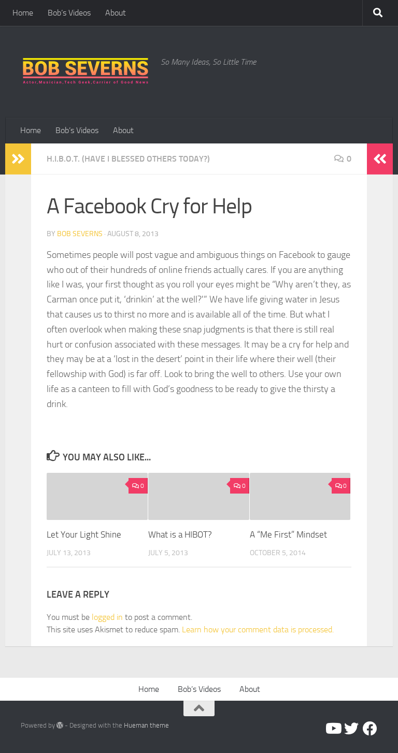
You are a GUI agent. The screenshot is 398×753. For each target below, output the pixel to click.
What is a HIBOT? (180, 534)
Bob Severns (80, 233)
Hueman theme (146, 725)
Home (22, 13)
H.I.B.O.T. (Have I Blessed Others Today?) (128, 159)
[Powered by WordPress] (59, 725)
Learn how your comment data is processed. (258, 629)
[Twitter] (351, 728)
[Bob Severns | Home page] (85, 72)
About (115, 13)
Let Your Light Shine (84, 534)
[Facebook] (370, 728)
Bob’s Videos (69, 13)
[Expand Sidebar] (18, 159)
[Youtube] (332, 728)
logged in (107, 617)
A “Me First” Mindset (288, 534)
